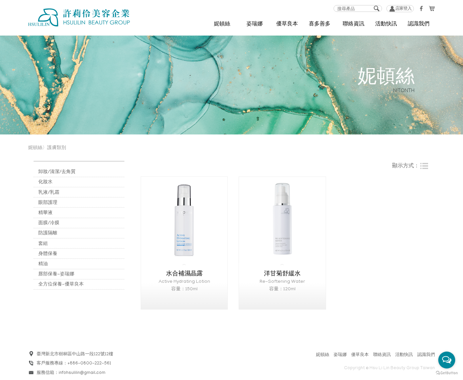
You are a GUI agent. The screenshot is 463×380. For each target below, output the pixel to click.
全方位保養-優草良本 (61, 284)
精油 (43, 264)
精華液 (45, 213)
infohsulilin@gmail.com (82, 373)
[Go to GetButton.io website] (447, 373)
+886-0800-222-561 (89, 363)
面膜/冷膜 (48, 223)
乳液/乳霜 (48, 192)
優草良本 (360, 355)
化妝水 (45, 182)
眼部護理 (47, 203)
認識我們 (418, 24)
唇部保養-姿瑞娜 (56, 274)
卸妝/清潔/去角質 (57, 172)
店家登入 (403, 9)
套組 (43, 244)
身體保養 (47, 254)
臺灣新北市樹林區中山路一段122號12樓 (75, 354)
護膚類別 (56, 148)
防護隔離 (47, 233)
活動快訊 (404, 355)
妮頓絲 (322, 355)
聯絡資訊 (353, 24)
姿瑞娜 (340, 355)
